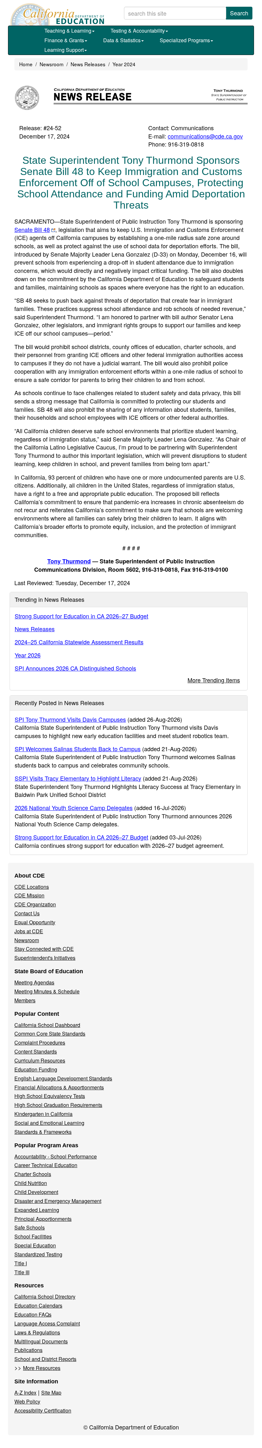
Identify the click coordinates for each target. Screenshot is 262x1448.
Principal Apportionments (43, 1218)
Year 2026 (28, 655)
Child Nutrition (30, 1183)
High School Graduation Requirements (58, 1105)
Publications (28, 1350)
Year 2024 (123, 64)
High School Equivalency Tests (49, 1096)
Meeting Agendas (34, 982)
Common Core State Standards (49, 1033)
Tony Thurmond (69, 561)
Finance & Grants (64, 40)
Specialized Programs (185, 40)
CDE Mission (29, 895)
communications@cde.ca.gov (205, 136)
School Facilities (33, 1236)
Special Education (35, 1245)
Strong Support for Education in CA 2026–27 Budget (81, 616)
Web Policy (27, 1401)
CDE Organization (35, 904)
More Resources (41, 1368)
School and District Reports (45, 1359)
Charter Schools (32, 1174)
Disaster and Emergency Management (57, 1201)
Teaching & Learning (67, 30)
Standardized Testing (38, 1254)
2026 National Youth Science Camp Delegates (74, 807)
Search (239, 13)
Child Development (36, 1192)
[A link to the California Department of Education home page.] (56, 14)
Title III (21, 1272)
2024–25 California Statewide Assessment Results (79, 642)
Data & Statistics (122, 40)
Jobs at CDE (28, 931)
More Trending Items (214, 680)
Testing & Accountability (138, 30)
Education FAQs (32, 1314)
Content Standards (35, 1051)
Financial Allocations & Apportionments (59, 1087)
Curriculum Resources (39, 1060)
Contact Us (27, 913)
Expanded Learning (36, 1209)
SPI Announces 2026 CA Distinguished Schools (75, 668)
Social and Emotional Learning (49, 1122)
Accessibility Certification (42, 1410)
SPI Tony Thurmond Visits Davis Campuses (70, 719)
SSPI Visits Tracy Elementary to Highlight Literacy (78, 778)
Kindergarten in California (43, 1114)
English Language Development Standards (63, 1078)
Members (24, 1000)
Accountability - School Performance (55, 1156)
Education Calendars (38, 1305)
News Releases (88, 64)
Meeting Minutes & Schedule (47, 991)
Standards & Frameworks (43, 1131)
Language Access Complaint (47, 1323)
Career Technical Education (45, 1165)
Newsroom (52, 64)
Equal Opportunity (34, 922)
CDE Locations (31, 886)
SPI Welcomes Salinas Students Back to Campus (78, 748)
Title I (20, 1263)
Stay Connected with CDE (44, 948)
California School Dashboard (47, 1025)
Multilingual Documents (41, 1341)
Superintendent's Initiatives (44, 957)
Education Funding (35, 1069)
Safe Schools (29, 1227)
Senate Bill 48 (32, 229)
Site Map (51, 1392)
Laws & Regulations (37, 1332)
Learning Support (64, 49)
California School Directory (44, 1296)
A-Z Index (25, 1392)
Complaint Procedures (39, 1042)
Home (26, 64)
